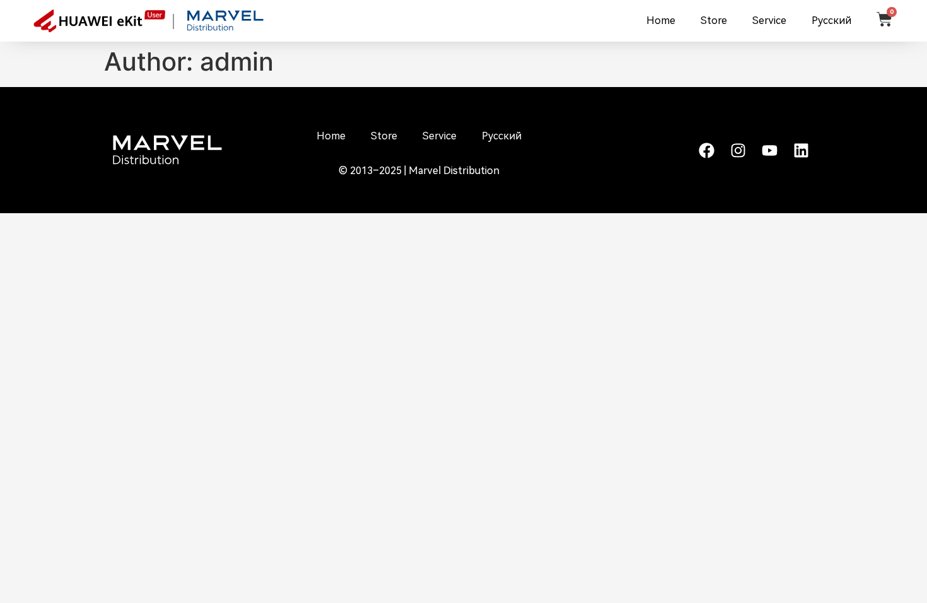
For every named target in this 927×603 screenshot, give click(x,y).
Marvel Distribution (454, 171)
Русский (831, 20)
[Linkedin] (801, 150)
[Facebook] (706, 150)
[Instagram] (738, 150)
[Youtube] (769, 150)
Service (769, 20)
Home (660, 20)
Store (714, 20)
